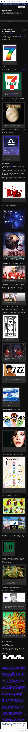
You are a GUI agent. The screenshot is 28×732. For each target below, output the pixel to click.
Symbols (11, 678)
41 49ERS (13, 681)
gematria (10, 669)
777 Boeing (19, 685)
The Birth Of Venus (19, 718)
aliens (17, 665)
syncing (23, 717)
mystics (15, 704)
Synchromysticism (19, 678)
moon (5, 704)
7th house (10, 686)
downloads (8, 694)
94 (15, 686)
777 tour (22, 685)
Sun (17, 166)
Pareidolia (13, 674)
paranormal (8, 674)
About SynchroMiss (10, 21)
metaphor (4, 672)
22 (20, 680)
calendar (8, 691)
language (23, 669)
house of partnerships (13, 698)
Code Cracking (9, 667)
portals (22, 707)
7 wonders (19, 682)
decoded (12, 693)
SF (18, 714)
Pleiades (3, 707)
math (15, 702)
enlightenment (15, 694)
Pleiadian (7, 707)
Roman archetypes (12, 709)
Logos (22, 670)
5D (6, 665)
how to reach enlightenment (7, 699)
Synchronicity (4, 679)
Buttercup (4, 691)
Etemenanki (9, 695)
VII (25, 720)
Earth (5, 167)
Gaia (22, 695)
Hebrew (7, 698)
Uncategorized (21, 679)
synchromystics (13, 717)
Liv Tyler (10, 702)
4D (18, 681)
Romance (8, 711)
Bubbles (20, 689)
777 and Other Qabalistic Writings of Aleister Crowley (12, 684)
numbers (11, 673)
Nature (7, 673)
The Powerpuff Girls (8, 719)
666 (21, 681)
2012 (15, 680)
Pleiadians (11, 707)
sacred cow (4, 675)
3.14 (3, 681)
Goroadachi (13, 696)
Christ (22, 691)
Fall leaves (15, 695)
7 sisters (15, 682)
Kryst (18, 700)
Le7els (9, 701)
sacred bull (23, 674)
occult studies (16, 705)
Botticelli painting (15, 689)
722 (9, 683)
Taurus (11, 679)
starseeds (22, 676)
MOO (3, 704)
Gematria (4, 696)
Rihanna (22, 708)
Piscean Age (17, 706)
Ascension (13, 666)
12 (10, 680)
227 (22, 680)
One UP (7, 706)
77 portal (13, 683)
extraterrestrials (5, 669)
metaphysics (18, 672)
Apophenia (24, 665)
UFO (17, 679)
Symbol (3, 678)
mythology (4, 673)
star (22, 714)
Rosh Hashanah (13, 711)
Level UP (23, 701)
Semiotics (4, 676)
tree (6, 720)
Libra (6, 702)
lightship (3, 670)
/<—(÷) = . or (20, 69)
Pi (15, 674)
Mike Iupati (22, 702)
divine (15, 693)
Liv (7, 702)
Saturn (22, 712)
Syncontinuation (8, 718)
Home (3, 21)
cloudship (21, 666)
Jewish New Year (17, 699)
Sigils (11, 676)
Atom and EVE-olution (12, 94)
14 (13, 680)
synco (3, 718)
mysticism (23, 672)
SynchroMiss (7, 10)
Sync (14, 678)
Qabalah (12, 708)
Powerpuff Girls (5, 708)
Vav (15, 720)
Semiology (16, 675)
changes (18, 691)
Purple (9, 708)
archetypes (8, 666)
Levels (3, 702)
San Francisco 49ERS (10, 712)
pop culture (18, 674)
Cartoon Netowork (13, 691)
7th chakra (6, 686)
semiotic (23, 675)
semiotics (4, 714)
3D (10, 681)
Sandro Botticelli (18, 712)
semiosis (17, 713)
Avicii (22, 688)
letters (17, 701)
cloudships (4, 667)
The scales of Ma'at (20, 719)
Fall (12, 695)
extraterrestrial (22, 668)
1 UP (6, 680)
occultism (4, 674)
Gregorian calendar (19, 696)
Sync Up (7, 715)
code (8, 605)
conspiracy (17, 667)
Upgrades (11, 720)
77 (10, 683)
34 (8, 681)
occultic (22, 673)
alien (14, 665)
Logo (20, 670)
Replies (13, 721)
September (10, 714)
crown (23, 692)
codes (9, 692)
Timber (3, 720)
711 (7, 683)
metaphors (8, 672)
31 (4, 681)
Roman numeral (20, 709)
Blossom (6, 689)
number (23, 704)
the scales (14, 719)
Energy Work (8, 668)
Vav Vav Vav (18, 720)
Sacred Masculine (10, 675)
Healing (13, 669)
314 (6, 681)
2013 (17, 680)
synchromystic (18, 715)
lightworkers (16, 670)
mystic (8, 704)
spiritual (14, 676)
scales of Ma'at (8, 713)
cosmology (19, 692)
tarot (8, 679)
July (6, 700)
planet (11, 166)
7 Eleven (7, 682)
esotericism (4, 695)
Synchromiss (12, 715)
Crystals (21, 667)
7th (2, 686)
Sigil (9, 676)
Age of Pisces (8, 687)
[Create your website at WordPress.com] (14, 1)
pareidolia (11, 706)
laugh (3, 701)
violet (3, 721)
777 (16, 683)
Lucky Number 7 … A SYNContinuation (8, 31)
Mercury (18, 702)
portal (19, 707)
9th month (19, 686)
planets (23, 706)
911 (13, 686)
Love (13, 702)
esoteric (20, 694)
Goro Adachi (8, 696)
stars (25, 714)
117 (9, 680)
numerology (15, 673)
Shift (7, 676)
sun (3, 715)
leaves (12, 701)
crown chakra (4, 693)
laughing (6, 701)
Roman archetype (5, 709)
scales (3, 713)
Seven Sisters (15, 714)
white (10, 721)
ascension (15, 688)
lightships (7, 670)
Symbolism (7, 678)
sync (5, 715)
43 (15, 681)
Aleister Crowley (14, 687)
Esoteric (13, 668)
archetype (4, 666)
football (19, 695)
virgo (8, 721)
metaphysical (13, 672)
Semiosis (20, 675)
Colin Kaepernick (13, 692)
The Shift (14, 679)
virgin (6, 721)
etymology (17, 668)
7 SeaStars (11, 682)
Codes (14, 667)
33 (7, 681)
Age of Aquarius (10, 665)
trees (8, 720)
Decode (9, 693)
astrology (17, 666)
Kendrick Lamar (14, 700)
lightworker (12, 670)
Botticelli (10, 689)
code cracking (4, 692)
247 (23, 680)
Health (17, 669)
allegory (19, 665)
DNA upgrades (20, 693)
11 (7, 680)
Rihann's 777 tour (18, 708)
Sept (7, 714)
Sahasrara (18, 711)
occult (19, 673)
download (4, 694)
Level (20, 701)
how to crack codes (21, 698)
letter (15, 701)
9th (16, 686)
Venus (22, 720)
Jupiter (19, 669)
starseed (17, 676)
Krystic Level (22, 700)
